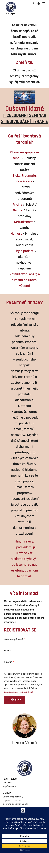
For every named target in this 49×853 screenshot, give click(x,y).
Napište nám (9, 786)
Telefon (9, 662)
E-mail (8, 650)
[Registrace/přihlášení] (38, 3)
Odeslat (14, 700)
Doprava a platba (12, 800)
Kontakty (7, 782)
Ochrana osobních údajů (15, 803)
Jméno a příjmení (14, 639)
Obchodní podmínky (13, 796)
